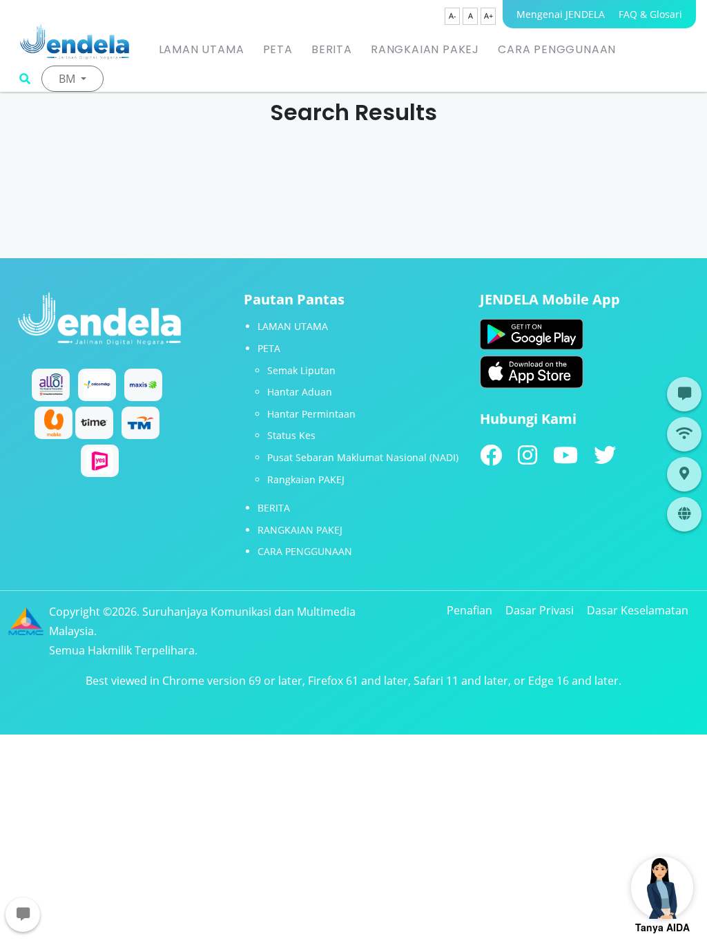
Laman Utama (201, 49)
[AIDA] (662, 888)
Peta (278, 49)
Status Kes (291, 435)
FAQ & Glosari (650, 14)
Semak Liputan (301, 370)
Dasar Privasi (539, 610)
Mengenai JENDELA (560, 14)
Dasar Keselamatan (637, 610)
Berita (331, 49)
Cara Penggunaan (557, 49)
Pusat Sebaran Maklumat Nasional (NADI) (362, 457)
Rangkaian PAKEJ (425, 49)
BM (68, 78)
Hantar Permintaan (311, 413)
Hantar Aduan (299, 391)
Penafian (469, 610)
